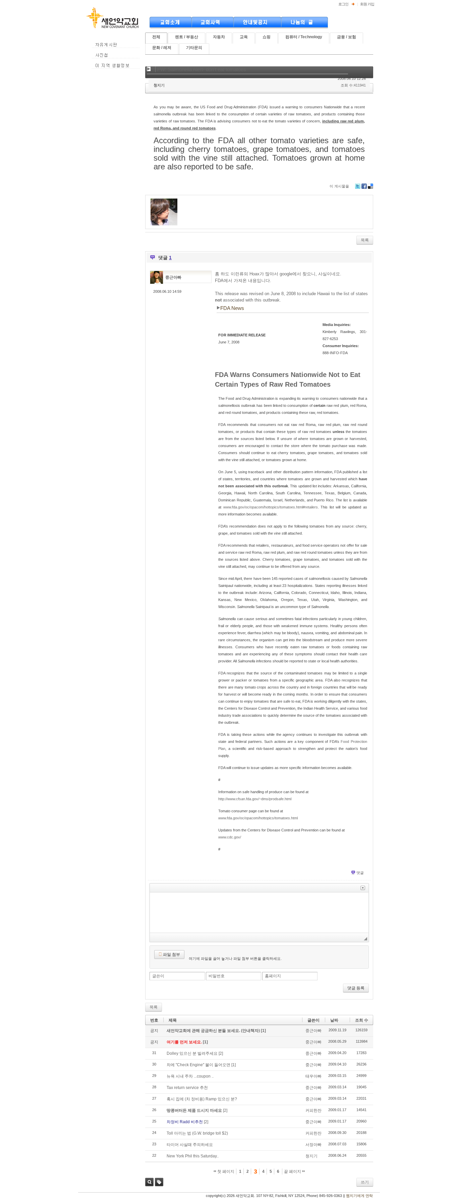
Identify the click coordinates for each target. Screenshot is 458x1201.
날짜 (334, 1020)
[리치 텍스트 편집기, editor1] (259, 912)
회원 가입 (367, 4)
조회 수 (361, 1020)
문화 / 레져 (161, 47)
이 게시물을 (339, 186)
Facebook (364, 186)
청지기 (159, 85)
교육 (244, 37)
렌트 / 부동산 (186, 37)
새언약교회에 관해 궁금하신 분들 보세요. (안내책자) (214, 1030)
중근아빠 (173, 277)
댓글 (360, 873)
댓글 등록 (355, 988)
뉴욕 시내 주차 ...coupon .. (190, 1076)
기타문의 (194, 47)
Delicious (370, 186)
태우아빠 (313, 1076)
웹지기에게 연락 (359, 1196)
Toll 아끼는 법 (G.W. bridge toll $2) (197, 1133)
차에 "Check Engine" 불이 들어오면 (198, 1064)
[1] (263, 1030)
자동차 (219, 37)
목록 (365, 240)
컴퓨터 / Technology (303, 37)
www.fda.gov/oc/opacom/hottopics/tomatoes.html (258, 818)
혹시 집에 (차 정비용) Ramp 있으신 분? (202, 1099)
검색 (149, 1182)
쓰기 (365, 1182)
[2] (221, 1053)
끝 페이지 (293, 1171)
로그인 (343, 4)
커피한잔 (313, 1110)
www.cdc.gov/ (229, 837)
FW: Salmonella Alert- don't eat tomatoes (201, 69)
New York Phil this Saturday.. (193, 1156)
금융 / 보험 (346, 37)
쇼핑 (267, 37)
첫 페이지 (225, 1171)
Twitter (357, 186)
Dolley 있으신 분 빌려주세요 (192, 1053)
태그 (159, 1182)
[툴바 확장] (362, 888)
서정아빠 (313, 1144)
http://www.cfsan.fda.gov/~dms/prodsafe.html (254, 799)
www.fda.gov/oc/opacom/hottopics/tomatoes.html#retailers (270, 507)
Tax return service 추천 (187, 1087)
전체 (156, 37)
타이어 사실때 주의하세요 (190, 1144)
